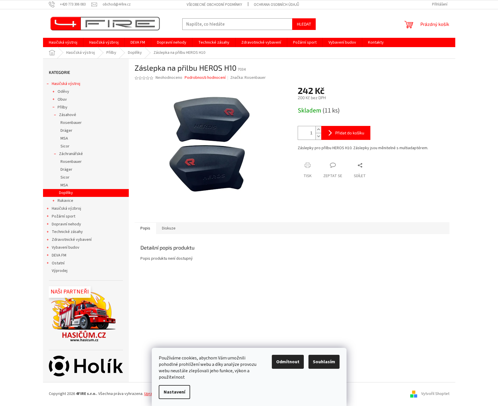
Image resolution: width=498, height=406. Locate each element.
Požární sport (63, 216)
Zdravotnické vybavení (72, 240)
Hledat (304, 24)
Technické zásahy (67, 232)
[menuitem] (63, 42)
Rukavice (65, 201)
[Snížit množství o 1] (318, 136)
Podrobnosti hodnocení (205, 78)
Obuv (62, 99)
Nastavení (174, 392)
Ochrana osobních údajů (276, 4)
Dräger (66, 130)
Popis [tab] (145, 228)
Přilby (62, 107)
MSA (64, 138)
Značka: (248, 78)
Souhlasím (324, 362)
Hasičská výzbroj (66, 208)
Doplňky (66, 193)
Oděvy (63, 92)
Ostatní (58, 263)
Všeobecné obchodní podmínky (214, 4)
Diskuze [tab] (169, 228)
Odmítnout (287, 362)
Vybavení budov (65, 247)
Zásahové (67, 115)
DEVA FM (59, 255)
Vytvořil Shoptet (435, 394)
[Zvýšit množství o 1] (318, 129)
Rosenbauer (71, 123)
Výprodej (59, 271)
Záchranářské (71, 154)
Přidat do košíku (349, 132)
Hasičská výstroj (66, 84)
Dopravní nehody (66, 224)
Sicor (64, 146)
